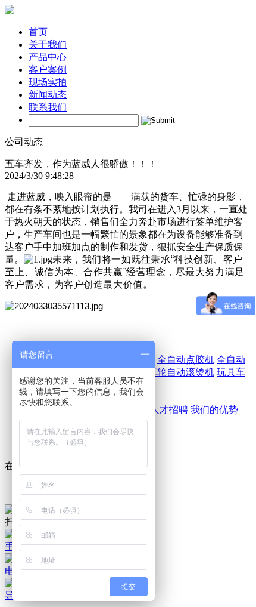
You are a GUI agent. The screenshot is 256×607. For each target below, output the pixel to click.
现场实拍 (48, 82)
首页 (38, 32)
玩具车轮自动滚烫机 (171, 372)
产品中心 (48, 57)
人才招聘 (169, 410)
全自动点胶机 (185, 360)
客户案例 (48, 69)
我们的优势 (214, 410)
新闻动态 (48, 95)
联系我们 (48, 107)
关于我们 (48, 44)
